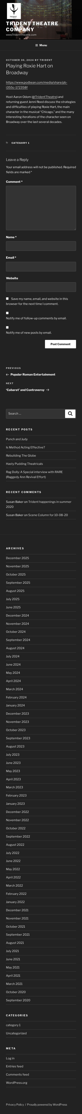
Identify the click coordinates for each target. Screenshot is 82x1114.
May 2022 (13, 869)
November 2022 (17, 820)
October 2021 (15, 926)
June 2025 (13, 607)
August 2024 (15, 648)
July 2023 (13, 754)
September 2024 (18, 640)
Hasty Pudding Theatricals (24, 464)
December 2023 (17, 713)
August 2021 (15, 943)
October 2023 (16, 730)
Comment (14, 182)
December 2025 (17, 558)
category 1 (21, 143)
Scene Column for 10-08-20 (48, 515)
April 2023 (13, 779)
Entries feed (14, 1066)
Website (12, 278)
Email (11, 257)
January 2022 (15, 902)
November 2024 (17, 624)
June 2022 (13, 861)
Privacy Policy (15, 1104)
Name (11, 237)
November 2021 (17, 918)
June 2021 (13, 959)
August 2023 (15, 746)
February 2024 (16, 697)
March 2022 (14, 885)
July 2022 (12, 853)
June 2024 (13, 664)
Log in (10, 1058)
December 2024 (17, 615)
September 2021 (18, 934)
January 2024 (15, 705)
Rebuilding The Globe (21, 455)
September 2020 (18, 1000)
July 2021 (12, 951)
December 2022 (17, 812)
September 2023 (18, 738)
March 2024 (14, 689)
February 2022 (16, 894)
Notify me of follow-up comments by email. (36, 318)
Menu (43, 45)
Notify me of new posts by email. (29, 333)
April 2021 (13, 975)
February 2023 (16, 795)
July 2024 (13, 656)
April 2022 (13, 877)
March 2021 (14, 984)
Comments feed (17, 1074)
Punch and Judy (17, 439)
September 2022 (18, 836)
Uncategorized (16, 1033)
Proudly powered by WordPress (47, 1104)
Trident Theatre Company (32, 26)
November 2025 (17, 566)
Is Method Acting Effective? (25, 447)
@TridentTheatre (44, 97)
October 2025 (16, 574)
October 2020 (16, 992)
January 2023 (15, 804)
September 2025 (18, 583)
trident (46, 60)
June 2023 (13, 763)
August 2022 (15, 845)
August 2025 (15, 591)
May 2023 (13, 771)
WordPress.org (16, 1083)
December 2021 (17, 910)
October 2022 (15, 828)
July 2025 (13, 599)
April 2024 (13, 681)
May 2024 (13, 673)
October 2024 (16, 632)
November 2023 (17, 722)
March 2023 (14, 787)
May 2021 (13, 967)
